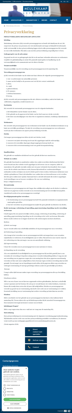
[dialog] (15, 389)
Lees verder (14, 381)
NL (61, 1)
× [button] (26, 368)
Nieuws (44, 20)
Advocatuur (16, 20)
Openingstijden (7, 1)
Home (6, 20)
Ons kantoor (31, 20)
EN (64, 1)
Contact (53, 20)
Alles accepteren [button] (14, 399)
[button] (15, 408)
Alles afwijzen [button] (14, 404)
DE (67, 1)
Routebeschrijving (28, 1)
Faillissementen (17, 1)
